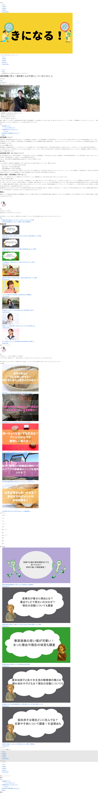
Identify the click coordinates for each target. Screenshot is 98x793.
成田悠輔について (6, 125)
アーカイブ (2, 749)
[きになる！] (36, 53)
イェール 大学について (10, 127)
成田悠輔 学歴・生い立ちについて (10, 129)
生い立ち (7, 131)
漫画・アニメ (4, 535)
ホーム (3, 4)
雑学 (3, 543)
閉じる (1, 777)
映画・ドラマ (4, 529)
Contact (4, 6)
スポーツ (3, 523)
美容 (3, 538)
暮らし (3, 532)
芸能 (3, 540)
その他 (3, 515)
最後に (3, 135)
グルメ (3, 518)
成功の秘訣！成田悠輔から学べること (11, 133)
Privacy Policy (5, 11)
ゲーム (3, 520)
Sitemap (4, 8)
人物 (1, 80)
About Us (4, 10)
